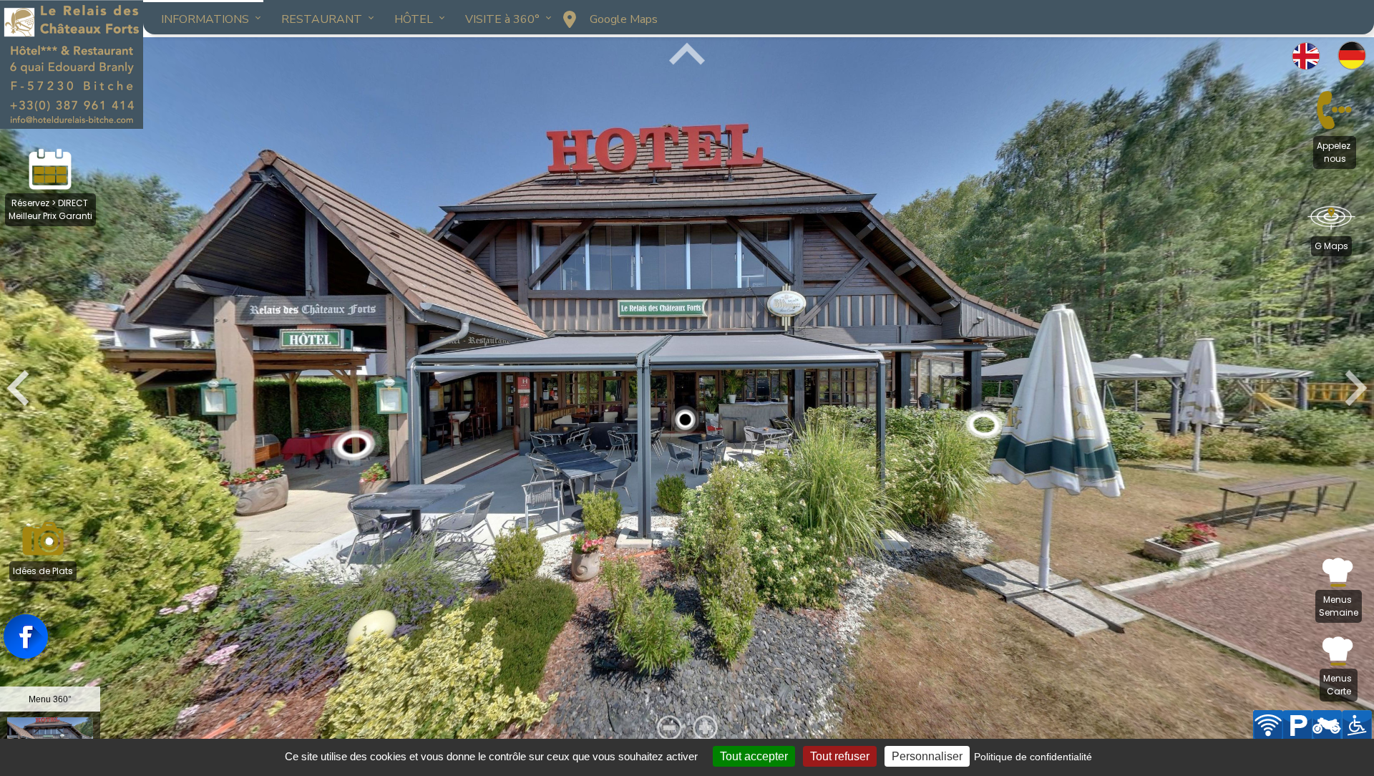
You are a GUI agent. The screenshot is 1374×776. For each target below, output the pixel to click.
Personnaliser (927, 756)
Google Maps (624, 19)
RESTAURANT (321, 19)
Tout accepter (754, 756)
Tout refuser (839, 756)
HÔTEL (413, 19)
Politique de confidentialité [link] (1033, 756)
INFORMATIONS (205, 19)
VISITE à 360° (502, 19)
